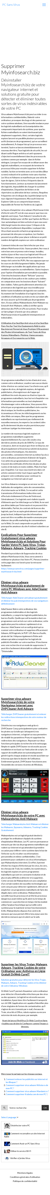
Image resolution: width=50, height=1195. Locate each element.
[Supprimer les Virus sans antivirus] (25, 1047)
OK (45, 1107)
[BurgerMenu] (44, 4)
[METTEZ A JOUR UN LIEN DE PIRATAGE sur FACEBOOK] (25, 785)
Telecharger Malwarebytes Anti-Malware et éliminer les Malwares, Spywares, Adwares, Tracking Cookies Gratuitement (25, 827)
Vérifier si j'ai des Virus (20, 1158)
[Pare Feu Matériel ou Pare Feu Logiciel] (25, 672)
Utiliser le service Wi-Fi (20, 1151)
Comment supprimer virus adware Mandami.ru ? (27, 1091)
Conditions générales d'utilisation (25, 1177)
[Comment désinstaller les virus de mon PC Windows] (25, 359)
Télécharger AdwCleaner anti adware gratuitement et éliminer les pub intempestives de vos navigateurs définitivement (24, 601)
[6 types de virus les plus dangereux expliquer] (25, 938)
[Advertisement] (25, 35)
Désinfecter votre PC (20, 1125)
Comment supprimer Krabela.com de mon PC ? (26, 1094)
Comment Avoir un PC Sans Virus (25, 1143)
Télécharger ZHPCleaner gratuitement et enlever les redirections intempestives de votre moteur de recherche (23, 717)
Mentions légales (25, 1173)
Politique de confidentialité (25, 1181)
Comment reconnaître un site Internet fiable (24, 1135)
